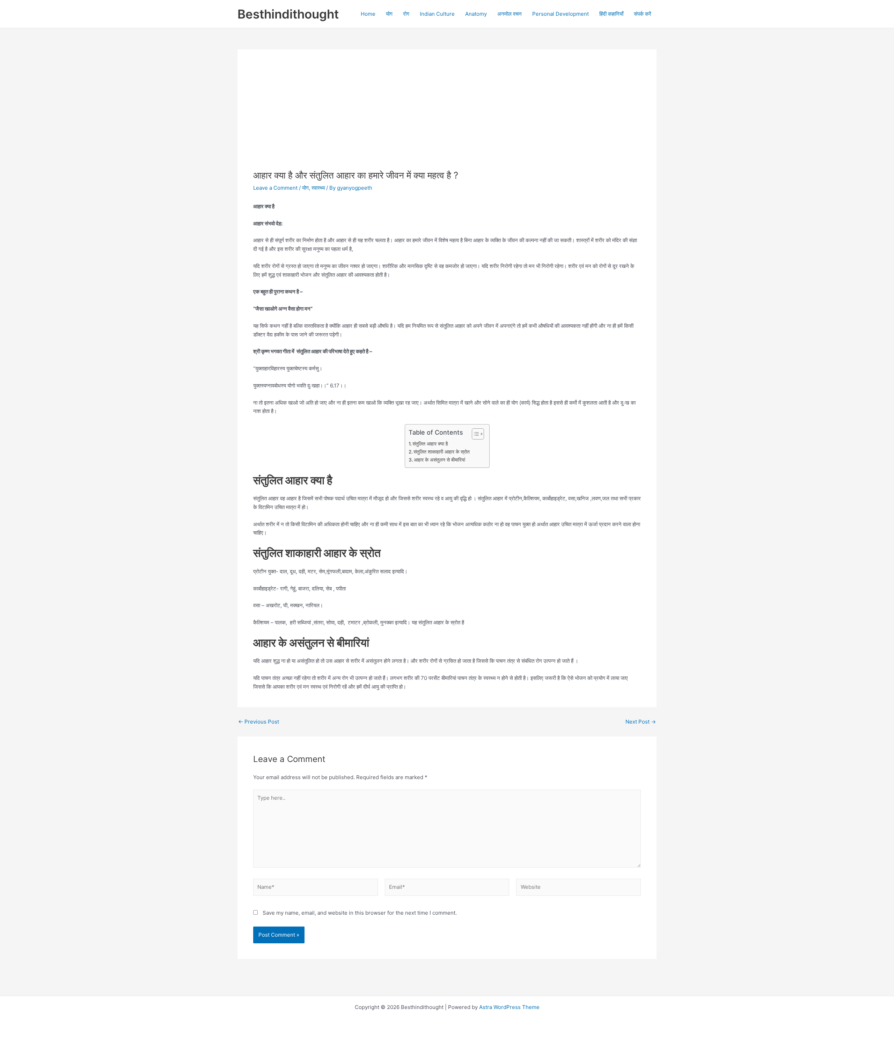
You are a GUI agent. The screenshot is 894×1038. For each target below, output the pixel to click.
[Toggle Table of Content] (474, 434)
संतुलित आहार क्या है (430, 444)
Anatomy (476, 13)
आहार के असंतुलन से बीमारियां (439, 460)
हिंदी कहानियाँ (611, 13)
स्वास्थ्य (318, 187)
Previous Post (258, 721)
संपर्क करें (642, 13)
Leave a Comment (275, 187)
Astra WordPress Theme (509, 1007)
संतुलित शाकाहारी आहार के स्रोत (441, 452)
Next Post (640, 721)
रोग (406, 13)
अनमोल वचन (509, 13)
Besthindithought (288, 14)
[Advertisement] (447, 117)
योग (389, 13)
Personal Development (560, 13)
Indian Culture (437, 13)
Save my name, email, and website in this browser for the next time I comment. (360, 912)
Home (368, 13)
